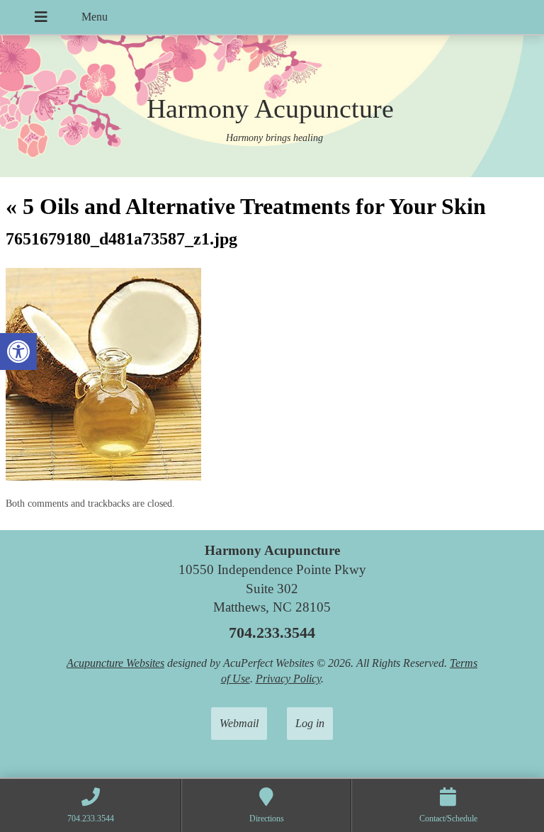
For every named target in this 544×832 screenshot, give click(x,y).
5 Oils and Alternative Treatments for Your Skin (246, 206)
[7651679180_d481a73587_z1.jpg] (103, 477)
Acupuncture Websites (115, 663)
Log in (309, 723)
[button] (18, 351)
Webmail (239, 723)
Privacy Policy (288, 679)
